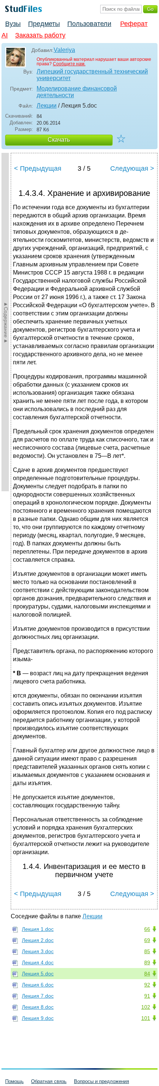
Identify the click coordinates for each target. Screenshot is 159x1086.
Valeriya (64, 50)
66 (147, 929)
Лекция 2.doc (38, 940)
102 (145, 1007)
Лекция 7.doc (38, 996)
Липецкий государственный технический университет (92, 74)
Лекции (47, 105)
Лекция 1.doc (38, 929)
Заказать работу (40, 35)
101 (145, 1018)
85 (147, 951)
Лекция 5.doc (38, 974)
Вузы (13, 23)
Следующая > (132, 168)
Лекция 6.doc (38, 985)
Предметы (44, 23)
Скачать (59, 140)
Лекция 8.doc (38, 1007)
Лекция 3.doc (38, 951)
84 (147, 974)
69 (147, 940)
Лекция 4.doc (38, 962)
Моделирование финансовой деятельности (77, 91)
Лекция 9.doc (38, 1018)
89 (147, 962)
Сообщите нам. (69, 64)
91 (147, 996)
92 (147, 985)
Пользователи (89, 23)
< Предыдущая (37, 168)
